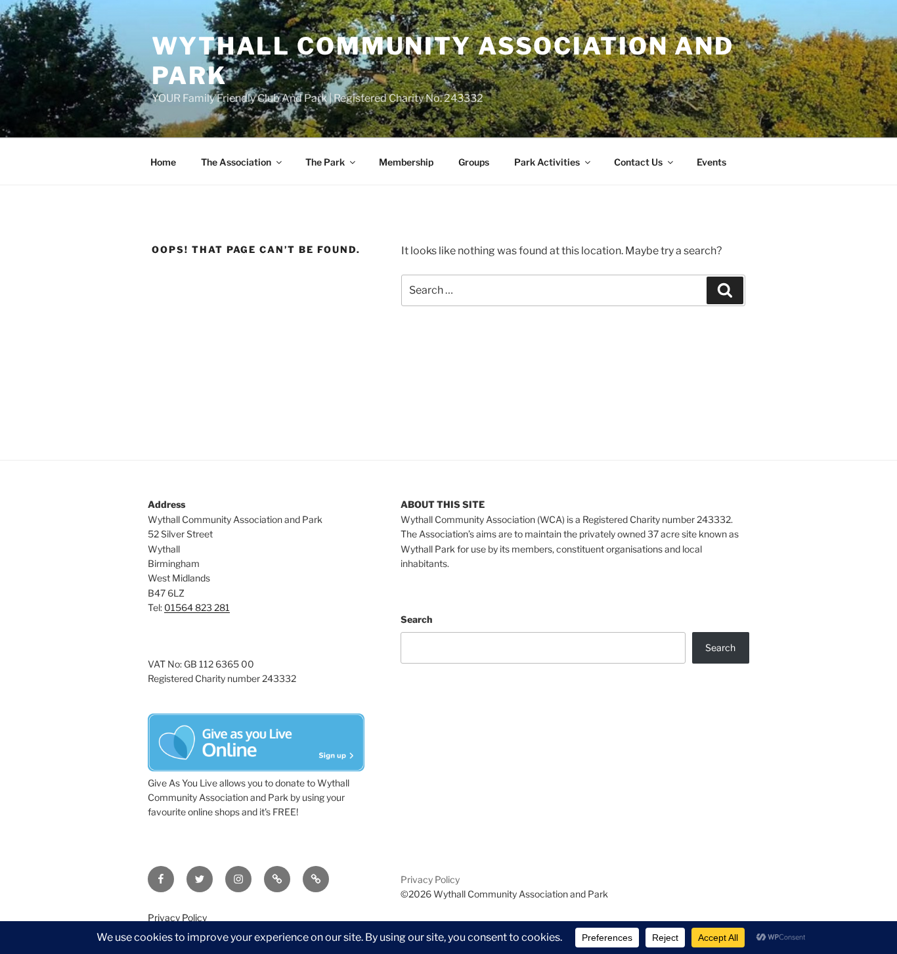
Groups (473, 162)
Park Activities (547, 162)
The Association (236, 162)
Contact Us (638, 162)
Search (416, 619)
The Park (325, 162)
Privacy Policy (430, 879)
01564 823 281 (197, 607)
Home (163, 162)
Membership (406, 162)
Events (711, 162)
